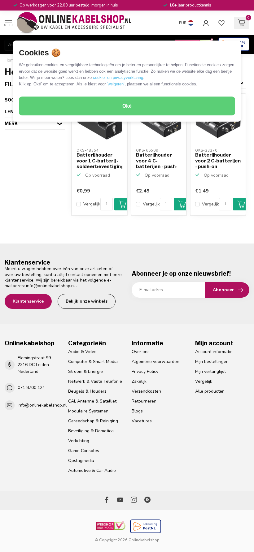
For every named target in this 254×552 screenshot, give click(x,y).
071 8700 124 (31, 387)
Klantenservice (28, 301)
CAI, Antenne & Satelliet (92, 401)
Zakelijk (139, 381)
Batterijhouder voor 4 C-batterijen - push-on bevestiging (156, 161)
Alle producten (210, 391)
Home (10, 60)
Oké (127, 106)
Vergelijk (91, 204)
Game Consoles (83, 451)
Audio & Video (82, 352)
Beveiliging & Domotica (91, 431)
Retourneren (144, 401)
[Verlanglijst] (221, 23)
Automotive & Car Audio (92, 470)
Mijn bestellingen (212, 361)
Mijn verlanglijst (210, 371)
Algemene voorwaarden (155, 361)
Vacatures (142, 421)
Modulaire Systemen (88, 411)
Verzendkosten (146, 391)
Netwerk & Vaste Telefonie (95, 381)
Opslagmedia (81, 461)
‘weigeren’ (116, 84)
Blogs (137, 411)
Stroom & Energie (85, 371)
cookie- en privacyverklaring (118, 77)
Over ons (141, 352)
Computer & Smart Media (93, 361)
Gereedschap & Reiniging (93, 421)
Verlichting (78, 441)
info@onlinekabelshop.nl (50, 286)
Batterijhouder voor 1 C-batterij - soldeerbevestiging (99, 160)
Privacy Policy (145, 371)
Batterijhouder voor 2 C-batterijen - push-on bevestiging (218, 161)
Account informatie (214, 352)
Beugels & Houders (87, 391)
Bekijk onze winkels (86, 301)
